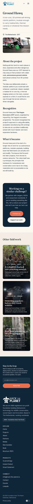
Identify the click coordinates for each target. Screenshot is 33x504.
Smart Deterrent (8, 467)
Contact (5, 480)
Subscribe (16, 385)
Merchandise (7, 445)
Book (4, 448)
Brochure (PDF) (8, 451)
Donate (5, 483)
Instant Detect (8, 464)
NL (24, 3)
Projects (6, 432)
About (5, 435)
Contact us (16, 214)
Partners (6, 439)
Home (5, 429)
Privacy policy (7, 500)
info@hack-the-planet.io (11, 477)
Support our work (16, 220)
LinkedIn (6, 486)
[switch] (28, 501)
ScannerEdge (7, 461)
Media (5, 442)
